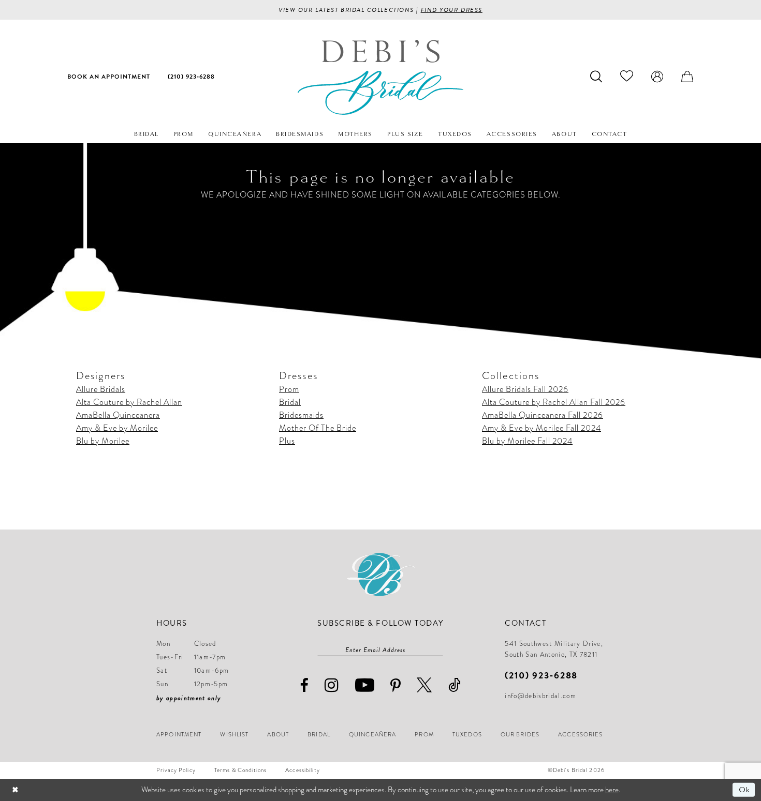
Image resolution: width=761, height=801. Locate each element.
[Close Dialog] (15, 790)
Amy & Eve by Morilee (117, 428)
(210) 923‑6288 (541, 675)
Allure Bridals (100, 389)
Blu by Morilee (102, 441)
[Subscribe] (438, 650)
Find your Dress (451, 9)
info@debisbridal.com (540, 696)
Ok (744, 789)
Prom (289, 389)
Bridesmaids (301, 415)
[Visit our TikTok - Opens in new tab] (454, 684)
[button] (657, 76)
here (612, 789)
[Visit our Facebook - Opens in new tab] (304, 685)
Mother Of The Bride (317, 428)
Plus (287, 441)
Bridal (290, 402)
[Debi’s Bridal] (380, 77)
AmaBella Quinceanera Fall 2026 (542, 415)
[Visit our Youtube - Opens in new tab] (365, 684)
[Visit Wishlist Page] (626, 76)
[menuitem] (108, 76)
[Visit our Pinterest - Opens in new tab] (395, 685)
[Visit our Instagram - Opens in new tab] (332, 685)
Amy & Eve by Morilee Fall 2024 (541, 428)
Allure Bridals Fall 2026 (525, 389)
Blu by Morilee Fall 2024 (527, 441)
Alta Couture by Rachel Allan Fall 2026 (553, 402)
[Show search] (596, 76)
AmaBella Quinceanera (118, 415)
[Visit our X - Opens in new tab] (424, 684)
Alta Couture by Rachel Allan (129, 402)
